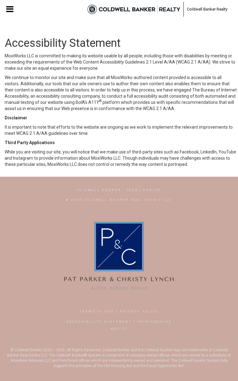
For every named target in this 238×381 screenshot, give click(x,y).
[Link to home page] (133, 9)
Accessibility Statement (99, 321)
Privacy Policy (139, 311)
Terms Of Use (97, 311)
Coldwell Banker (99, 190)
